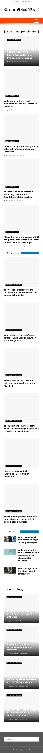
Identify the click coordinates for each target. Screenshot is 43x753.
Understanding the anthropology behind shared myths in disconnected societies (28, 555)
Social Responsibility (14, 39)
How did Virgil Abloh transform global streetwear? (28, 571)
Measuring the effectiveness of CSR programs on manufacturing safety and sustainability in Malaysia (21, 240)
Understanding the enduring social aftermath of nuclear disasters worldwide (21, 149)
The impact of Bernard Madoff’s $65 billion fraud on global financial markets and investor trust (21, 429)
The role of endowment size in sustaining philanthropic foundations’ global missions (18, 194)
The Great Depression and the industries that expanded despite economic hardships (20, 293)
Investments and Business (13, 284)
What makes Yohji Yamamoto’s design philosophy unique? (28, 540)
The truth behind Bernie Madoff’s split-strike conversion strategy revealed (20, 383)
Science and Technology (14, 597)
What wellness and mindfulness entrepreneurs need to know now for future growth (20, 338)
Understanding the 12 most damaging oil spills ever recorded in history (20, 104)
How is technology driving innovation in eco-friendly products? (17, 474)
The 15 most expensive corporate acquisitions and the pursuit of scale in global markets (20, 519)
